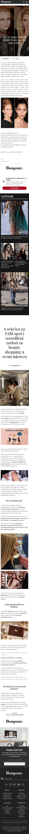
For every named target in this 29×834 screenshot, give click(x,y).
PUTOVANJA (21, 813)
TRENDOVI (21, 798)
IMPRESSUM (7, 822)
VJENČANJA (21, 816)
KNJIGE (7, 811)
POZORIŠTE (7, 809)
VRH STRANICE (25, 822)
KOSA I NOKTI (21, 795)
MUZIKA (7, 813)
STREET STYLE (7, 795)
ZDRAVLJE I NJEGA (21, 797)
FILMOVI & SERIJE (7, 808)
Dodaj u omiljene (14, 188)
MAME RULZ (21, 811)
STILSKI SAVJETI (7, 798)
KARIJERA (21, 806)
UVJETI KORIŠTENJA (18, 822)
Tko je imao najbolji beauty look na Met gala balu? (14, 40)
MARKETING (12, 822)
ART (7, 806)
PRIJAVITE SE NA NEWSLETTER (14, 764)
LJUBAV (21, 815)
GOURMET (21, 809)
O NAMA (3, 822)
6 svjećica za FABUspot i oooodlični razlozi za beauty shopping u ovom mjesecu (14, 342)
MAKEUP (21, 793)
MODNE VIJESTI (7, 793)
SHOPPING (7, 797)
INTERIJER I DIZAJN (21, 808)
